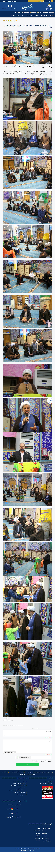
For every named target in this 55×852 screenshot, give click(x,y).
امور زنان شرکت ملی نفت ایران (19, 792)
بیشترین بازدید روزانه (46, 841)
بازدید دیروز (44, 836)
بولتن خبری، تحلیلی (48, 781)
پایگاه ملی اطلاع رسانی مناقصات (19, 783)
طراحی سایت (31, 850)
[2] (33, 728)
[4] (36, 728)
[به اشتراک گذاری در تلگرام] (4, 20)
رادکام (27, 850)
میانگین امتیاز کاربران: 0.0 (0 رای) (17, 725)
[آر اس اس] (4, 1)
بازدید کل (44, 831)
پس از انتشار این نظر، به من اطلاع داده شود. (41, 761)
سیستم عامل (17, 817)
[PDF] (8, 20)
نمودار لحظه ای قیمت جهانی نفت (46, 783)
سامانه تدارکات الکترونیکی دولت (19, 781)
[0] (3, 725)
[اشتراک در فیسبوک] (14, 20)
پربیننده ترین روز (45, 838)
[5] (38, 728)
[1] (32, 728)
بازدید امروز (44, 833)
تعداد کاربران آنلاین (46, 828)
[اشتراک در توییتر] (12, 20)
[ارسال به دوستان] (16, 20)
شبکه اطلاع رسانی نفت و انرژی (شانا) (18, 785)
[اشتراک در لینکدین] (10, 20)
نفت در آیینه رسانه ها (21, 794)
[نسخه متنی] (6, 20)
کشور (16, 813)
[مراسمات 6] (27, 47)
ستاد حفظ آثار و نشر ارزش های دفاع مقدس (17, 790)
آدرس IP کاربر (18, 805)
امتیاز (50, 728)
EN (49, 1)
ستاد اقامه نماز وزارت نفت (20, 788)
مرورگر (16, 809)
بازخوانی (17, 757)
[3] (35, 728)
